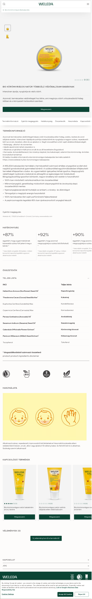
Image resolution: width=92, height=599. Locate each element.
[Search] (4, 4)
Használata (73, 121)
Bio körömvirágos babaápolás (17, 10)
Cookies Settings (8, 594)
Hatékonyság (46, 121)
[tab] (7, 28)
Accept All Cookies (65, 594)
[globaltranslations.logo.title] (46, 4)
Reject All (81, 594)
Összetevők (60, 121)
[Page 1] (8, 28)
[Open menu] (88, 4)
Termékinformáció (10, 121)
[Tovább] (6, 374)
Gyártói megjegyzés (29, 121)
